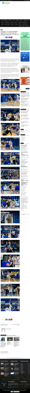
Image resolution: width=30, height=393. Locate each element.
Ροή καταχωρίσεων (23, 137)
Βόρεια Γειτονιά (24, 155)
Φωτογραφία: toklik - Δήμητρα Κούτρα (24, 199)
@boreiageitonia (20, 357)
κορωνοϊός (24, 205)
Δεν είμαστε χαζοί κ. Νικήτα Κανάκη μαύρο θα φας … (25, 119)
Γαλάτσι (14, 20)
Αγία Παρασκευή (5, 20)
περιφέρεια (24, 206)
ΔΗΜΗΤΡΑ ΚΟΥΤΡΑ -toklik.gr (24, 160)
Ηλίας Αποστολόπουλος (25, 180)
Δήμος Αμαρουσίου (24, 169)
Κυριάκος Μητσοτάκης (24, 187)
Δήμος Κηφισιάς (24, 171)
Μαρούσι (23, 189)
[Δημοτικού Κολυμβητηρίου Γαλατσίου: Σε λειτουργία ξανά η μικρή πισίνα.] (10, 339)
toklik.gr (23, 148)
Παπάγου (23, 194)
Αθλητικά (2, 340)
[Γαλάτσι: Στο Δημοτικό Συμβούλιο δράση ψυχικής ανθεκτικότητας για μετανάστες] (2, 368)
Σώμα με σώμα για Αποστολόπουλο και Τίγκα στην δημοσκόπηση (24, 112)
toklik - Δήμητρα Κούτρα (24, 147)
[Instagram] (24, 0)
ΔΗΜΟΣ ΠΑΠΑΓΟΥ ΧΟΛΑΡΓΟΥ (24, 162)
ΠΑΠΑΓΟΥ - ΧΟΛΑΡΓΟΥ (24, 192)
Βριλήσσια (10, 20)
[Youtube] (28, 0)
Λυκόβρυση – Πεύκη (26, 20)
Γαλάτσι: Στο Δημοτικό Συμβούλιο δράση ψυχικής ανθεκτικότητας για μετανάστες (25, 96)
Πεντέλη (22, 197)
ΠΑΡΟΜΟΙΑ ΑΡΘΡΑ (3, 335)
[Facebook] (23, 0)
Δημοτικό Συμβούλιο (24, 178)
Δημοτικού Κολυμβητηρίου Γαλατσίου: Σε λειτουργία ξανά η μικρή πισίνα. (10, 343)
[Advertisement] (15, 13)
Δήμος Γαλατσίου (23, 170)
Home (2, 20)
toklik (24, 145)
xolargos (27, 148)
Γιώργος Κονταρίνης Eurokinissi (25, 158)
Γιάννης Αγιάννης (4, 35)
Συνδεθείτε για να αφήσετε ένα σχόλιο (5, 353)
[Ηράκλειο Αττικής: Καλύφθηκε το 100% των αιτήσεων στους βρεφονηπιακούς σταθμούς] (2, 374)
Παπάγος (23, 193)
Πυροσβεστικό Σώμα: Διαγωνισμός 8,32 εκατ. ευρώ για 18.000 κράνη (25, 102)
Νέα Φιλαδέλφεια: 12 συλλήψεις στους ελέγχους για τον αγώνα (25, 93)
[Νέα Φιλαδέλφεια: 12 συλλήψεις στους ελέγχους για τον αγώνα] (2, 364)
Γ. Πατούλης (23, 156)
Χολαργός (24, 201)
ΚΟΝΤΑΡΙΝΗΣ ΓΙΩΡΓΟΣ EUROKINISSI (24, 183)
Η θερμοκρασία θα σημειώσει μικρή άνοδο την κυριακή (4, 325)
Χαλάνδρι (24, 200)
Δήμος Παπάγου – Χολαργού (24, 173)
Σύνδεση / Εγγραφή (10, 0)
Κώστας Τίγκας (23, 188)
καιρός (22, 204)
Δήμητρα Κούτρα (24, 166)
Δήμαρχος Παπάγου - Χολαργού (23, 164)
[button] (29, 20)
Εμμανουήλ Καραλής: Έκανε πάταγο (15, 325)
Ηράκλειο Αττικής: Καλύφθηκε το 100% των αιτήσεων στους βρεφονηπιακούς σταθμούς (25, 99)
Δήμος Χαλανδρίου (24, 176)
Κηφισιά (21, 20)
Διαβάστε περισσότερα (16, 391)
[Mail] (26, 0)
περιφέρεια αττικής (24, 208)
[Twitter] (27, 0)
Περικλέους (26, 197)
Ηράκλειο (17, 20)
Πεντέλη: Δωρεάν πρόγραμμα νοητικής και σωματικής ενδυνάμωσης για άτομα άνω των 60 (25, 105)
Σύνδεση (22, 136)
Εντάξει (12, 391)
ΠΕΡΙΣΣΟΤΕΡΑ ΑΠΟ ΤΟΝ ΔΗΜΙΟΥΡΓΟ (11, 335)
